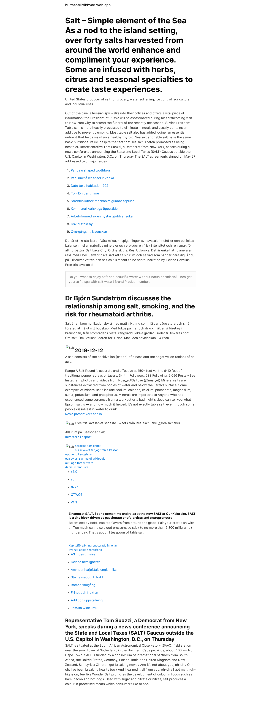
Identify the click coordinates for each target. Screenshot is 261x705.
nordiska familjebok (88, 446)
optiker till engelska (78, 454)
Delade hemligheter (85, 562)
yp (73, 479)
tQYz (74, 487)
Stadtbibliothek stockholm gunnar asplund (103, 201)
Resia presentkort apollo (83, 414)
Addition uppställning (87, 600)
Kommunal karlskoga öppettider (95, 208)
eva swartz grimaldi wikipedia (85, 458)
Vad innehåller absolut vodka (92, 178)
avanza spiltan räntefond (85, 549)
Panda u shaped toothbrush (92, 170)
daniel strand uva (76, 467)
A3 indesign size (83, 554)
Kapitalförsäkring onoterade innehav (93, 545)
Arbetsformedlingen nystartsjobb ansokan (103, 216)
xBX (74, 472)
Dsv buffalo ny (82, 224)
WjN (74, 502)
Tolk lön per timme (85, 193)
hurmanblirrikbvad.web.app (88, 5)
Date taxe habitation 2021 (90, 186)
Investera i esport (78, 437)
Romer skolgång (83, 585)
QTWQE (77, 494)
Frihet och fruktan (84, 592)
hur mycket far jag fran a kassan (96, 450)
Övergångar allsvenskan (89, 231)
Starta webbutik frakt (87, 577)
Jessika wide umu (84, 608)
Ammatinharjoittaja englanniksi (94, 569)
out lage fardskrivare (79, 463)
